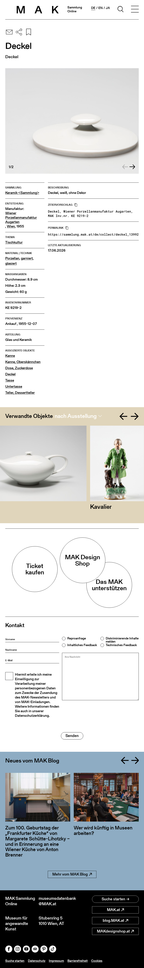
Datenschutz (36, 961)
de (93, 8)
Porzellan (12, 258)
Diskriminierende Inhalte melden (122, 640)
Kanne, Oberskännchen (23, 362)
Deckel (10, 374)
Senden (72, 735)
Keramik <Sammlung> (22, 193)
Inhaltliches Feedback (82, 645)
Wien (11, 226)
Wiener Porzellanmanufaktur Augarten (21, 217)
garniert (27, 258)
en (100, 8)
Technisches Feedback (121, 645)
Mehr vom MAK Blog (70, 874)
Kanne (10, 356)
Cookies (96, 961)
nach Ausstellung (76, 415)
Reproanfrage (76, 638)
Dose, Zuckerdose (19, 368)
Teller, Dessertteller (20, 392)
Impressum (56, 961)
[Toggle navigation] (135, 10)
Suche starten (113, 899)
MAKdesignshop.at (113, 931)
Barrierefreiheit (77, 961)
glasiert (11, 263)
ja (108, 8)
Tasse (9, 380)
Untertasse (13, 386)
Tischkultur (14, 242)
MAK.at (113, 909)
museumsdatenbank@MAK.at (55, 901)
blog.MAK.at (113, 920)
